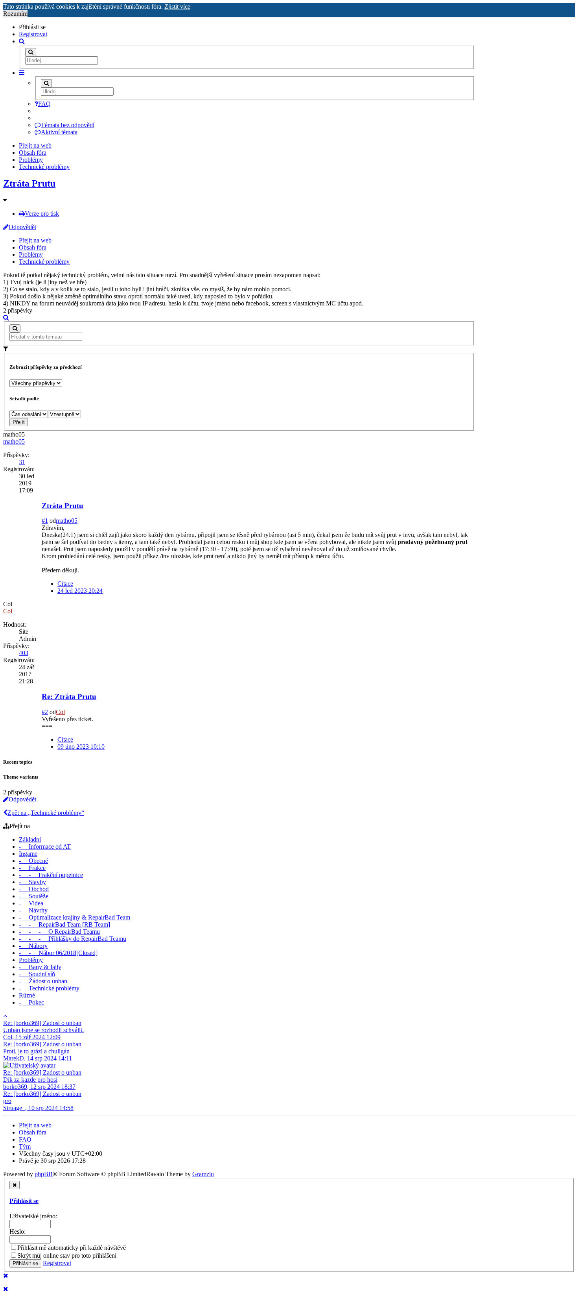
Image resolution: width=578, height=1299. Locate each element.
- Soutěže (33, 896)
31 (22, 462)
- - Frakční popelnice (51, 875)
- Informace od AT (45, 846)
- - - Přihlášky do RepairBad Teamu (72, 938)
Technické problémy (44, 166)
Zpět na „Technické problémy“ (45, 812)
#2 (45, 712)
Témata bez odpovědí (67, 125)
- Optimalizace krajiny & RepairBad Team (74, 917)
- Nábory (33, 945)
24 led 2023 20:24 (80, 590)
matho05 (14, 441)
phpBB (44, 1174)
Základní (30, 839)
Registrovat (33, 34)
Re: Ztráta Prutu (69, 696)
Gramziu (203, 1174)
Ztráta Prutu (29, 183)
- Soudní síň (37, 974)
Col (7, 611)
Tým (25, 1146)
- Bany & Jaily (40, 967)
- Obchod (34, 889)
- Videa (31, 903)
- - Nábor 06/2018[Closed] (58, 952)
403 (23, 653)
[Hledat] (30, 52)
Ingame (28, 853)
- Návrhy (33, 910)
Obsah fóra (32, 152)
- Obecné (33, 860)
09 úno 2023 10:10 (81, 746)
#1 (45, 520)
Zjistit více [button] (177, 6)
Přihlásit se (24, 1200)
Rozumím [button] (15, 13)
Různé (27, 995)
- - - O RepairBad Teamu (59, 931)
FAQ (44, 103)
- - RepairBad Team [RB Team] (64, 924)
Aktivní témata (59, 132)
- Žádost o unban (43, 981)
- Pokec (31, 1002)
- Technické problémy (49, 988)
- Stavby (32, 882)
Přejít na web (35, 145)
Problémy (31, 159)
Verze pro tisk (42, 213)
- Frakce (32, 867)
